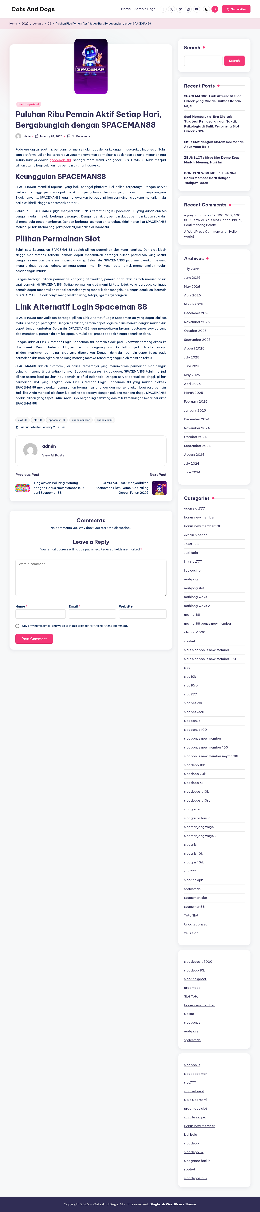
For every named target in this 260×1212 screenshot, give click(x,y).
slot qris (190, 845)
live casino (192, 570)
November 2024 (197, 428)
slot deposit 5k (195, 1178)
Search (192, 47)
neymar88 (192, 614)
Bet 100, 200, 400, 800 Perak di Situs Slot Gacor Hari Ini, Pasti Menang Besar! (213, 220)
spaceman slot (81, 419)
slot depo (191, 1143)
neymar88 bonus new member (207, 623)
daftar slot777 (195, 535)
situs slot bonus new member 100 (210, 659)
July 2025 (191, 357)
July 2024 (191, 463)
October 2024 (195, 437)
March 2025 (193, 393)
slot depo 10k (194, 765)
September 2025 (197, 340)
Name (21, 606)
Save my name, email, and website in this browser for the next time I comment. (75, 626)
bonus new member (199, 517)
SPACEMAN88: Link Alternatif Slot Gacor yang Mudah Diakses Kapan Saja (212, 101)
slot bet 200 (193, 703)
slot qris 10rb (194, 862)
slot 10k (190, 676)
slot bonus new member (202, 738)
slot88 (38, 419)
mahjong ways (195, 597)
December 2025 (197, 313)
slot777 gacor (195, 979)
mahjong (191, 579)
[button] (236, 9)
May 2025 (192, 375)
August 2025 (194, 348)
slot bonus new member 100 (206, 747)
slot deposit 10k (196, 791)
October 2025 (195, 331)
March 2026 (193, 304)
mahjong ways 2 (197, 606)
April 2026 (192, 295)
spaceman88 (104, 419)
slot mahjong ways (199, 827)
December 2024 (197, 419)
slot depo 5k (193, 783)
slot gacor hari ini (197, 818)
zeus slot (191, 933)
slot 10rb (191, 685)
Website (126, 606)
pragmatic (192, 988)
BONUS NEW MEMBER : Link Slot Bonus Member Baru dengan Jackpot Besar (210, 178)
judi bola (190, 1134)
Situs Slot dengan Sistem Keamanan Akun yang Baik (214, 144)
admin (49, 446)
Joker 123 (191, 544)
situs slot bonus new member (206, 650)
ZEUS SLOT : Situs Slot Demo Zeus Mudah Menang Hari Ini (211, 160)
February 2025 (195, 401)
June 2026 (192, 278)
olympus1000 (194, 632)
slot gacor (192, 809)
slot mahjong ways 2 (200, 836)
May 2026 (192, 286)
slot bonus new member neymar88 (211, 756)
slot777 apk (193, 880)
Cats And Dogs (33, 9)
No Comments (81, 136)
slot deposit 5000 (198, 962)
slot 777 (190, 694)
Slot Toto (191, 996)
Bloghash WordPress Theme (173, 1204)
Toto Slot (191, 915)
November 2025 (197, 322)
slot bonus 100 (195, 730)
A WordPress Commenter (204, 231)
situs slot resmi (195, 1100)
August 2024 (194, 454)
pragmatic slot (195, 1108)
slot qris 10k (193, 853)
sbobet (189, 641)
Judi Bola (191, 553)
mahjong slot (194, 588)
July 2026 (191, 269)
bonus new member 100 (202, 526)
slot (187, 668)
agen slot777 (194, 508)
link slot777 (193, 561)
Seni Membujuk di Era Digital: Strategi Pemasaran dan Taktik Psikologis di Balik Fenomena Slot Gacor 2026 (211, 124)
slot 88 (22, 419)
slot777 (190, 871)
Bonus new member (199, 1126)
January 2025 (195, 410)
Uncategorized (28, 104)
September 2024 (197, 446)
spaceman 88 (60, 160)
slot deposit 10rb (197, 800)
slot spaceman (195, 1074)
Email (74, 606)
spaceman (192, 889)
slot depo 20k (195, 774)
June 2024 (192, 472)
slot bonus (192, 721)
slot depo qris (195, 1117)
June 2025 (192, 366)
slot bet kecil (194, 712)
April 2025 (192, 384)
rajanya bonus (195, 215)
